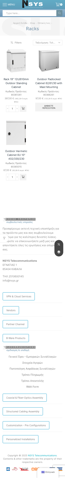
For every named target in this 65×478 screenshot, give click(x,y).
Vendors (10, 310)
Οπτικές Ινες (44, 23)
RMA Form (32, 386)
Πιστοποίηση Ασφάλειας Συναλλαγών (32, 368)
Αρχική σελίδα (20, 23)
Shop (32, 23)
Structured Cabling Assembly (22, 411)
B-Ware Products (15, 338)
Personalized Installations (20, 439)
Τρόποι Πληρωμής (32, 374)
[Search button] (59, 13)
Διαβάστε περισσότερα (48, 107)
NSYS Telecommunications (42, 455)
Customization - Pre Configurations (26, 425)
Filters (18, 42)
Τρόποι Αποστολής (32, 380)
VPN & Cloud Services (18, 296)
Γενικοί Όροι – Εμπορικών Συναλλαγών (33, 356)
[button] (23, 108)
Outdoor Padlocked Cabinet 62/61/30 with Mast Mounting (48, 83)
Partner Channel (15, 324)
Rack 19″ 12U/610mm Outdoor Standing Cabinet (16, 83)
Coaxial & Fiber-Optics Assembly (24, 397)
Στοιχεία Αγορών (32, 362)
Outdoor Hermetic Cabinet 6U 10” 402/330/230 (16, 155)
